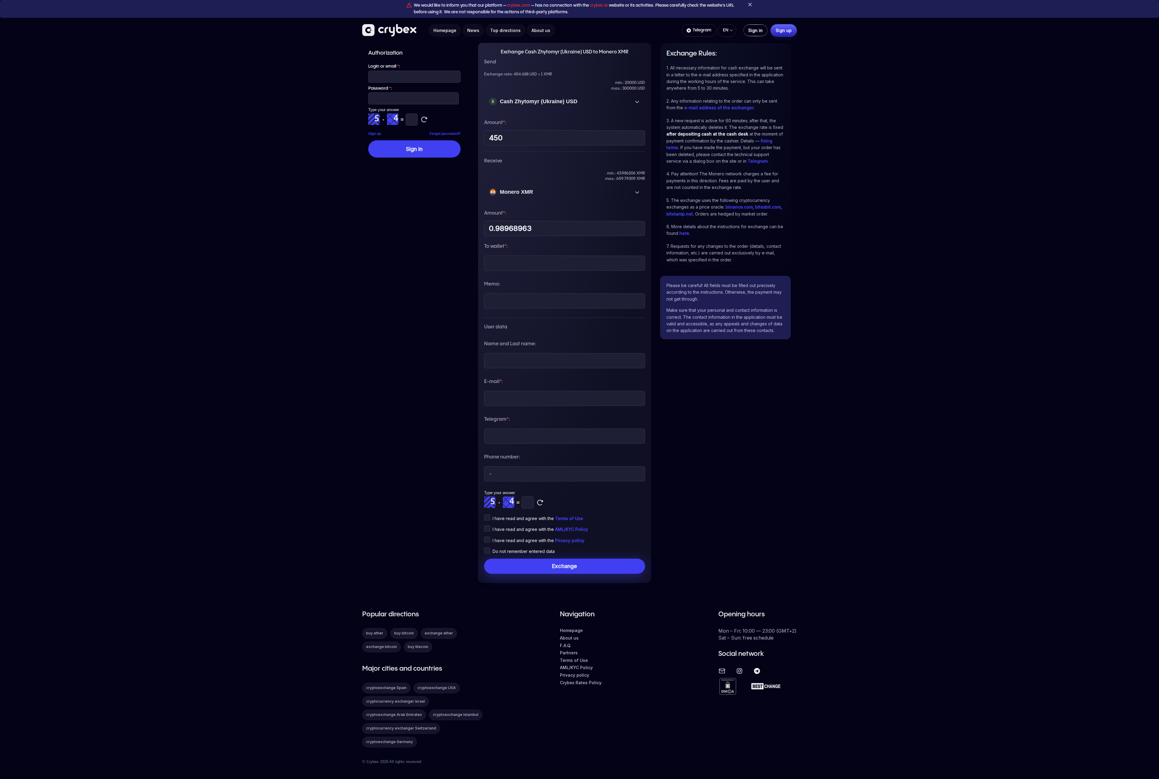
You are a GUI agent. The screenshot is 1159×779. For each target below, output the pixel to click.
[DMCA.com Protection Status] (727, 687)
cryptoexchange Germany (389, 741)
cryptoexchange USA (436, 687)
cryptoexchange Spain (386, 687)
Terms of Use (569, 518)
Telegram (702, 30)
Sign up (374, 134)
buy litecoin (418, 646)
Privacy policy (569, 540)
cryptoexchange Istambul (455, 714)
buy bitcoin (404, 633)
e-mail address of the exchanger (719, 107)
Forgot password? (445, 134)
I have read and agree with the (538, 518)
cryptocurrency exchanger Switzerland (401, 728)
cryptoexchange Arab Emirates (394, 714)
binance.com (739, 206)
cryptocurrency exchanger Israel (395, 701)
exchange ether (439, 633)
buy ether (374, 633)
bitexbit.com (768, 206)
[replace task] (540, 502)
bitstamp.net (679, 213)
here (684, 233)
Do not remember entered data (524, 551)
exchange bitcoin (381, 646)
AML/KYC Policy (571, 529)
